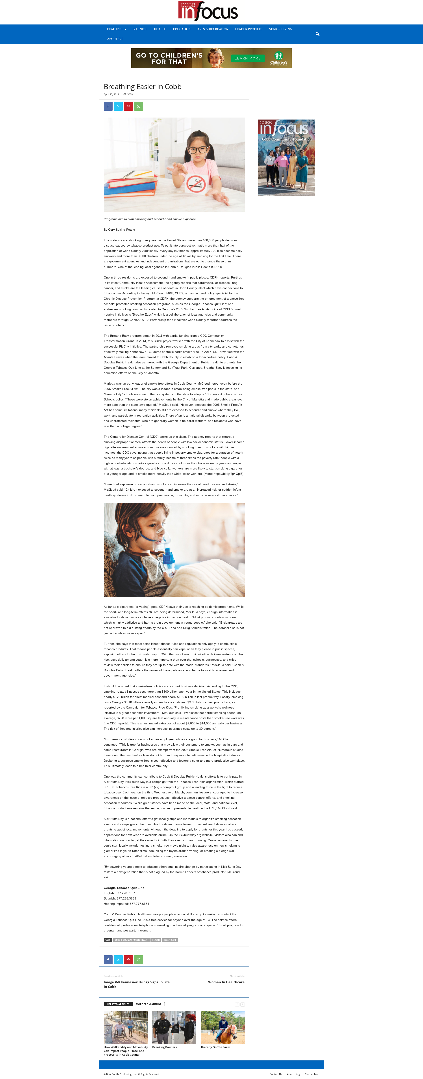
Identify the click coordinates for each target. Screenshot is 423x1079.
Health (160, 29)
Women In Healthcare (226, 982)
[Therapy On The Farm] (223, 1027)
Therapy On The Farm (215, 1047)
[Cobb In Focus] (211, 12)
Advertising (293, 1074)
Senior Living (280, 29)
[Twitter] (118, 106)
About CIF (115, 39)
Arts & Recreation (212, 29)
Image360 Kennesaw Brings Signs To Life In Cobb (137, 984)
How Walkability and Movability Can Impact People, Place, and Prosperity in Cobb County (126, 1051)
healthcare (169, 940)
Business (140, 29)
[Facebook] (108, 106)
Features (114, 29)
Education (182, 29)
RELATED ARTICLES (118, 1004)
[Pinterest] (128, 106)
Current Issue (312, 1074)
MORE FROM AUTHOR (148, 1004)
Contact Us (276, 1074)
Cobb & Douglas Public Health (131, 940)
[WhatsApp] (138, 106)
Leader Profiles (249, 29)
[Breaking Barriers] (174, 1027)
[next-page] (242, 1004)
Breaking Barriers (164, 1047)
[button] (317, 34)
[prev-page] (237, 1004)
